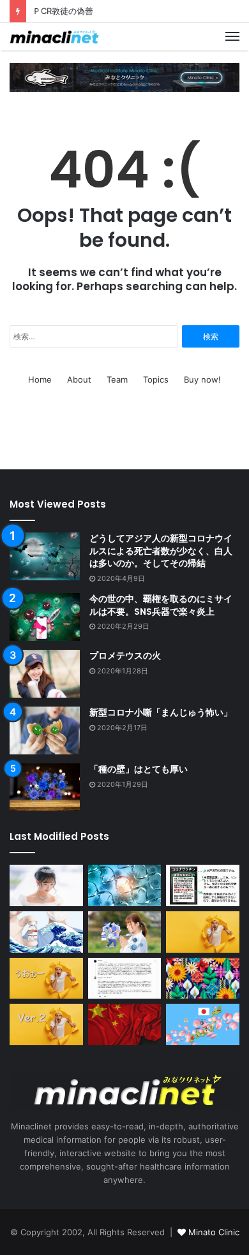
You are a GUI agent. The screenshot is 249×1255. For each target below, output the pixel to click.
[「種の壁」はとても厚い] (45, 787)
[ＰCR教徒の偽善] (125, 978)
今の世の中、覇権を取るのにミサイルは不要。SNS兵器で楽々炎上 (160, 605)
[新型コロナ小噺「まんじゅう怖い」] (45, 730)
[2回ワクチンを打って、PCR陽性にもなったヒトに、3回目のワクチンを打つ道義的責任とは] (125, 931)
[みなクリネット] (54, 36)
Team (117, 379)
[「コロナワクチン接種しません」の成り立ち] (202, 885)
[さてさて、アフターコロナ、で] (46, 885)
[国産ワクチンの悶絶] (46, 931)
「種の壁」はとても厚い (138, 769)
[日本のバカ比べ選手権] (202, 931)
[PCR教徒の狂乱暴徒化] (46, 1024)
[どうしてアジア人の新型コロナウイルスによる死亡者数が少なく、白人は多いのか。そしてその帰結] (45, 556)
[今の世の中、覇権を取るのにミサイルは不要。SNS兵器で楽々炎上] (45, 617)
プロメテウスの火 (125, 655)
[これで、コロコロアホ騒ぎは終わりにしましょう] (202, 978)
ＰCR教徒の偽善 (63, 11)
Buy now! (202, 379)
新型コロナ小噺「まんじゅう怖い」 (160, 712)
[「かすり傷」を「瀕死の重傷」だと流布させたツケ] (46, 978)
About (79, 379)
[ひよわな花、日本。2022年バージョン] (202, 1024)
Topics (156, 379)
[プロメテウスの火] (45, 674)
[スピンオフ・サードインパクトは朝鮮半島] (125, 1024)
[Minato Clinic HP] (124, 76)
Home (40, 379)
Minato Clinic (213, 1232)
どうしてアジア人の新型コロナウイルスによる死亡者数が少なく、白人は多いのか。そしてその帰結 (160, 550)
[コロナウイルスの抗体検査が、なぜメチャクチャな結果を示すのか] (125, 885)
